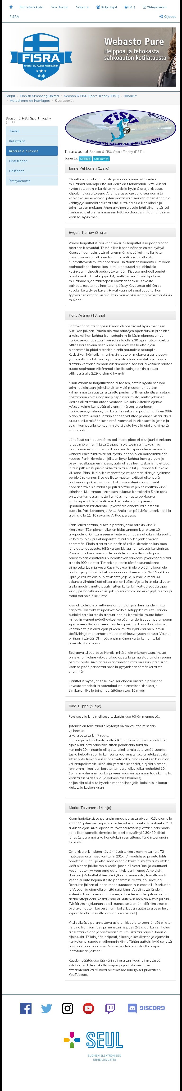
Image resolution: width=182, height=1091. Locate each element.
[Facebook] (26, 1008)
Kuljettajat (17, 141)
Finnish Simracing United (39, 96)
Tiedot (14, 131)
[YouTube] (88, 1008)
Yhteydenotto (20, 181)
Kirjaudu (169, 16)
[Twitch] (110, 1008)
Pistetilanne (18, 161)
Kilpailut (130, 96)
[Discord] (146, 1008)
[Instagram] (67, 1008)
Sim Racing (59, 7)
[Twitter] (47, 1009)
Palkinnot (16, 171)
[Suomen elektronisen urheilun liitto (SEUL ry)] (93, 1047)
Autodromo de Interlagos (30, 100)
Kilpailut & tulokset (23, 151)
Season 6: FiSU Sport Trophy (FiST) (91, 96)
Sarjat (10, 96)
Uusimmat (101, 158)
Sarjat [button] (81, 7)
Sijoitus (85, 158)
